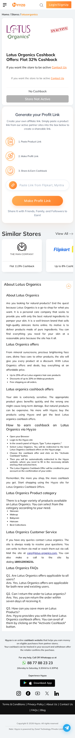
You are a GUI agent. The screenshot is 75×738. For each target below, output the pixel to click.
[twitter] (47, 693)
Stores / (16, 14)
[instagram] (28, 693)
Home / (6, 14)
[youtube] (37, 693)
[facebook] (18, 693)
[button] (67, 728)
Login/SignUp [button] (59, 4)
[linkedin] (56, 693)
